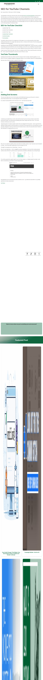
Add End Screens (6, 35)
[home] (9, 4)
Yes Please (3, 183)
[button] (38, 4)
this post (18, 58)
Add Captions (5, 37)
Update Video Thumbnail (8, 33)
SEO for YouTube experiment (29, 15)
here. (2, 92)
